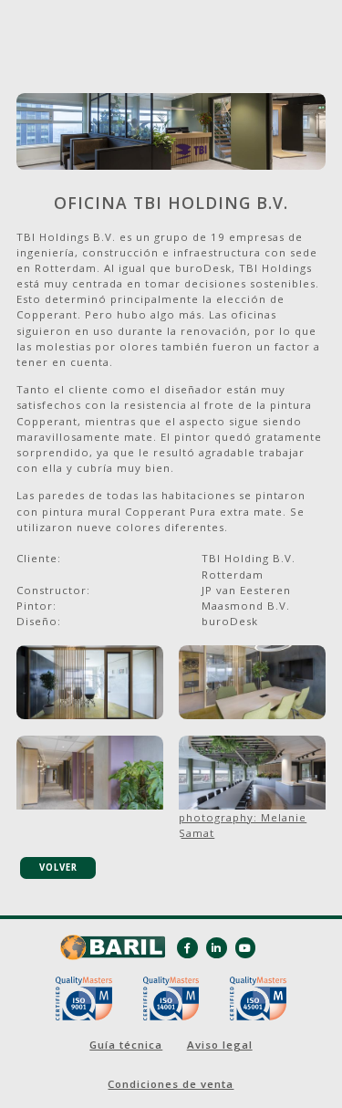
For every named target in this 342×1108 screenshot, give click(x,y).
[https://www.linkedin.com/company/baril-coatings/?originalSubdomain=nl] (216, 947)
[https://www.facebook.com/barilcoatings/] (187, 947)
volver (58, 867)
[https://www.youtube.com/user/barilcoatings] (245, 947)
